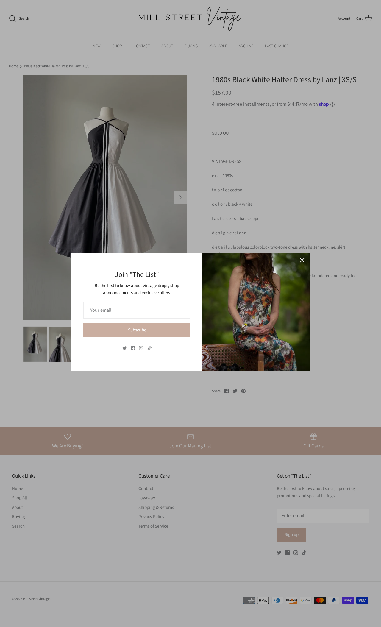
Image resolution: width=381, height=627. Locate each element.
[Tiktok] (149, 348)
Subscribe (137, 330)
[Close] (302, 260)
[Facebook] (133, 348)
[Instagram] (141, 348)
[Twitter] (124, 348)
